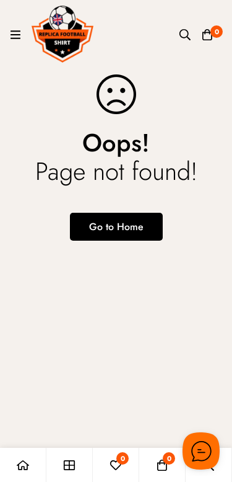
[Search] (185, 35)
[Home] (23, 465)
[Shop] (69, 465)
